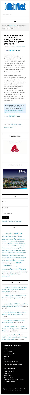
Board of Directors (11, 248)
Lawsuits (7, 260)
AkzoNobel (22, 239)
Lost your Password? (15, 221)
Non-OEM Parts (6, 269)
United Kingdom (10, 274)
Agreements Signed (16, 124)
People (22, 269)
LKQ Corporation (21, 260)
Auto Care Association (17, 241)
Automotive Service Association (16, 243)
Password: (5, 207)
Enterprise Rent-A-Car (10, 126)
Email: (4, 201)
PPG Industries (5, 271)
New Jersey (14, 266)
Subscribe (5, 221)
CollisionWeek (15, 6)
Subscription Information (11, 361)
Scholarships (24, 272)
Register (6, 356)
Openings (14, 269)
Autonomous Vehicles (7, 245)
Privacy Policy (8, 375)
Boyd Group (20, 248)
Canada (12, 250)
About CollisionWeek (10, 371)
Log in (20, 390)
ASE (11, 241)
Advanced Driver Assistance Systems (12, 236)
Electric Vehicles (18, 257)
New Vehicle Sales (21, 266)
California (5, 250)
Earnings (10, 257)
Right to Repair (18, 272)
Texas (4, 274)
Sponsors (7, 359)
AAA (3, 234)
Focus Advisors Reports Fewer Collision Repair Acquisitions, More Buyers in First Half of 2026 (14, 337)
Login (5, 349)
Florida (23, 257)
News (11, 123)
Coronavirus (19, 255)
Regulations (11, 272)
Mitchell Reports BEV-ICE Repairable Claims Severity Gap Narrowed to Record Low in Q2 (14, 329)
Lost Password (8, 351)
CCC (14, 252)
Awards (14, 246)
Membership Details (10, 354)
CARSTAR (10, 252)
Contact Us (7, 373)
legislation (13, 260)
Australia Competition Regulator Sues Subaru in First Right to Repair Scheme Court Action (14, 289)
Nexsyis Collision (8, 127)
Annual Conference (6, 241)
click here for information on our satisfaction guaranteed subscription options (14, 110)
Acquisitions (16, 233)
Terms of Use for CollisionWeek (13, 364)
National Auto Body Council (8, 263)
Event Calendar (8, 377)
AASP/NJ (7, 234)
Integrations (19, 126)
